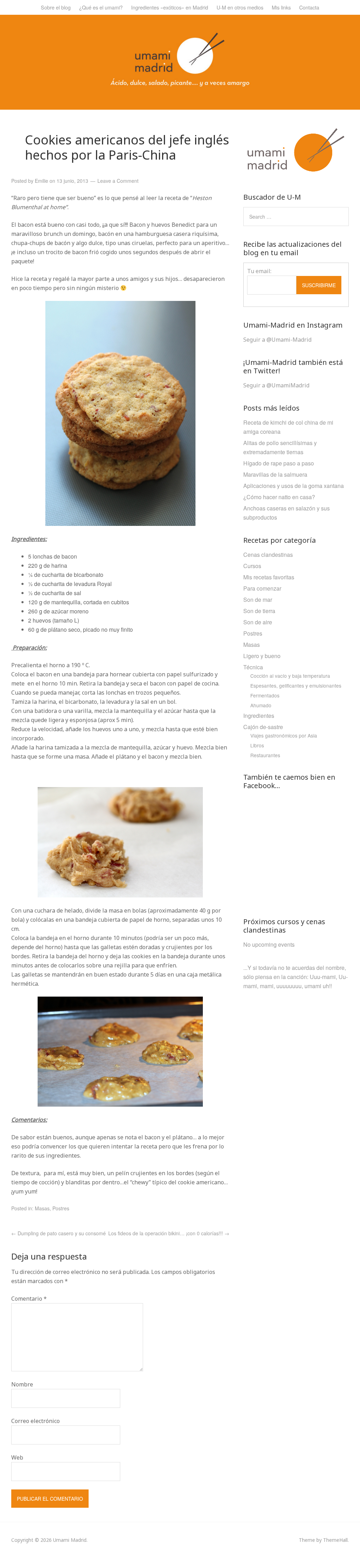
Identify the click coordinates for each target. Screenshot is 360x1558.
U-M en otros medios (240, 7)
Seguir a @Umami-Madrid (277, 339)
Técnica (253, 667)
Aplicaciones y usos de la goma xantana (293, 486)
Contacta (309, 7)
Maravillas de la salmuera (275, 474)
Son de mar (257, 599)
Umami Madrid (69, 1540)
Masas (42, 1208)
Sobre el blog (56, 7)
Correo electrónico (35, 1421)
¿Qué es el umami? (101, 7)
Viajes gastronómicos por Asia (283, 735)
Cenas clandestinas (268, 555)
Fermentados (264, 695)
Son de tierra (259, 611)
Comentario (29, 1298)
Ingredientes (258, 716)
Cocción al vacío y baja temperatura (290, 675)
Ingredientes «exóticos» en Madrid (169, 7)
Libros (257, 745)
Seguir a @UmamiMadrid (276, 385)
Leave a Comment (118, 180)
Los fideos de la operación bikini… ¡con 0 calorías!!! (168, 1233)
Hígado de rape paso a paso (278, 463)
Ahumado (260, 705)
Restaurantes (265, 755)
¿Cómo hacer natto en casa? (279, 497)
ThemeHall (335, 1540)
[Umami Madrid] (180, 84)
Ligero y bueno (262, 656)
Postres (60, 1208)
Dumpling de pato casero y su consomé (58, 1233)
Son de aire (257, 622)
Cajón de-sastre (263, 727)
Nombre (22, 1384)
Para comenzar (262, 588)
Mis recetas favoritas (268, 577)
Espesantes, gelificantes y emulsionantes (295, 685)
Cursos (252, 566)
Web (17, 1457)
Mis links (281, 7)
